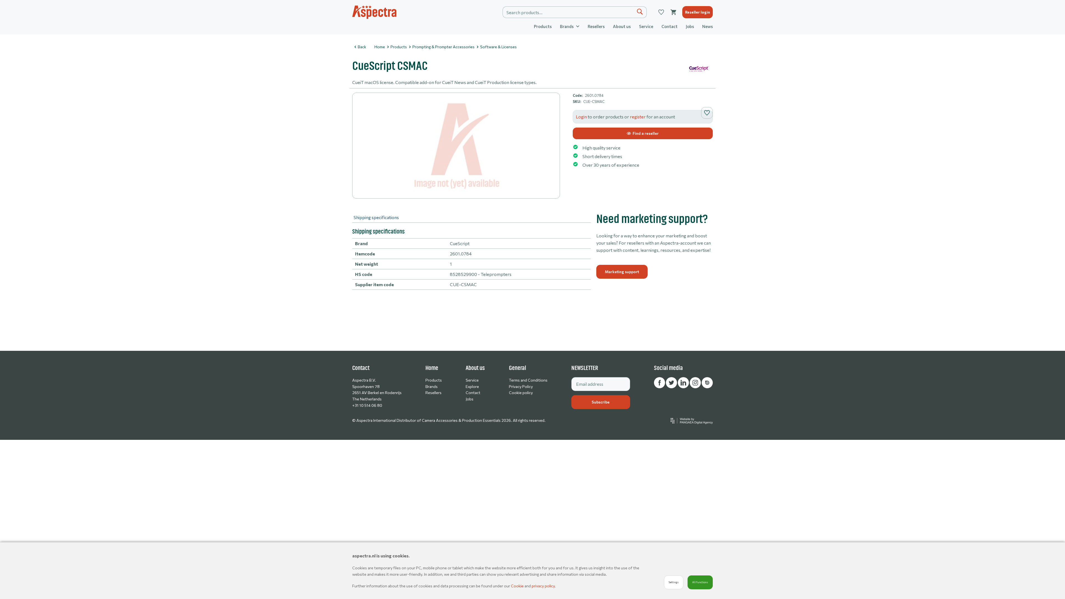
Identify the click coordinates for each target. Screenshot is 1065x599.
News (707, 26)
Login (581, 116)
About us (622, 26)
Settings (674, 582)
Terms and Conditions (528, 380)
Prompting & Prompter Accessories (443, 46)
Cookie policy (521, 392)
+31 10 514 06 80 (367, 405)
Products (543, 26)
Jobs (690, 26)
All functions (700, 582)
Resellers (596, 26)
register (638, 116)
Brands (431, 386)
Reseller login (697, 12)
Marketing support (622, 271)
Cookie (517, 585)
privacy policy (543, 585)
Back (362, 46)
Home (379, 46)
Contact (669, 26)
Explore (472, 386)
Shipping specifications (376, 217)
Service (646, 26)
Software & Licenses (498, 46)
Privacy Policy (521, 386)
